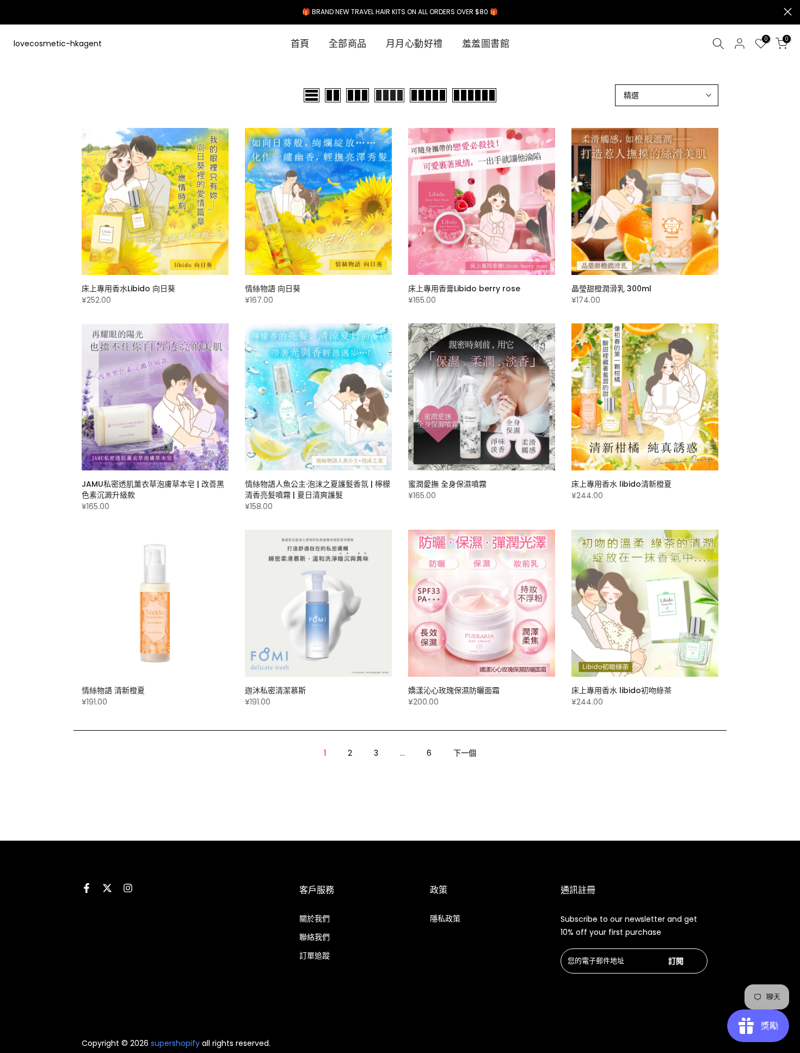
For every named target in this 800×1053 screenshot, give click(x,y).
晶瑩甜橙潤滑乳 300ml (611, 288)
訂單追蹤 (314, 955)
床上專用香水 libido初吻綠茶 (621, 690)
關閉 (12, 12)
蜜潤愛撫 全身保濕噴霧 (447, 484)
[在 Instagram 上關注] (128, 888)
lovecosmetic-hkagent (58, 43)
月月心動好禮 (414, 43)
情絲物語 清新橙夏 (113, 690)
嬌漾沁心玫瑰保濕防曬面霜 (454, 690)
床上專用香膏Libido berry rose (464, 288)
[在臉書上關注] (86, 888)
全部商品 (348, 43)
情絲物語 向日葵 (272, 288)
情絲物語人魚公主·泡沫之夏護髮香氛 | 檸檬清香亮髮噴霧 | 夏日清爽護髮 (317, 489)
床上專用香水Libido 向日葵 (128, 288)
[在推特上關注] (107, 888)
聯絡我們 (314, 937)
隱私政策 (445, 918)
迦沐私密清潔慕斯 (275, 690)
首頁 (300, 43)
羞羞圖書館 (486, 43)
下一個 (464, 753)
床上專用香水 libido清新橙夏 (621, 484)
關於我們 (314, 918)
